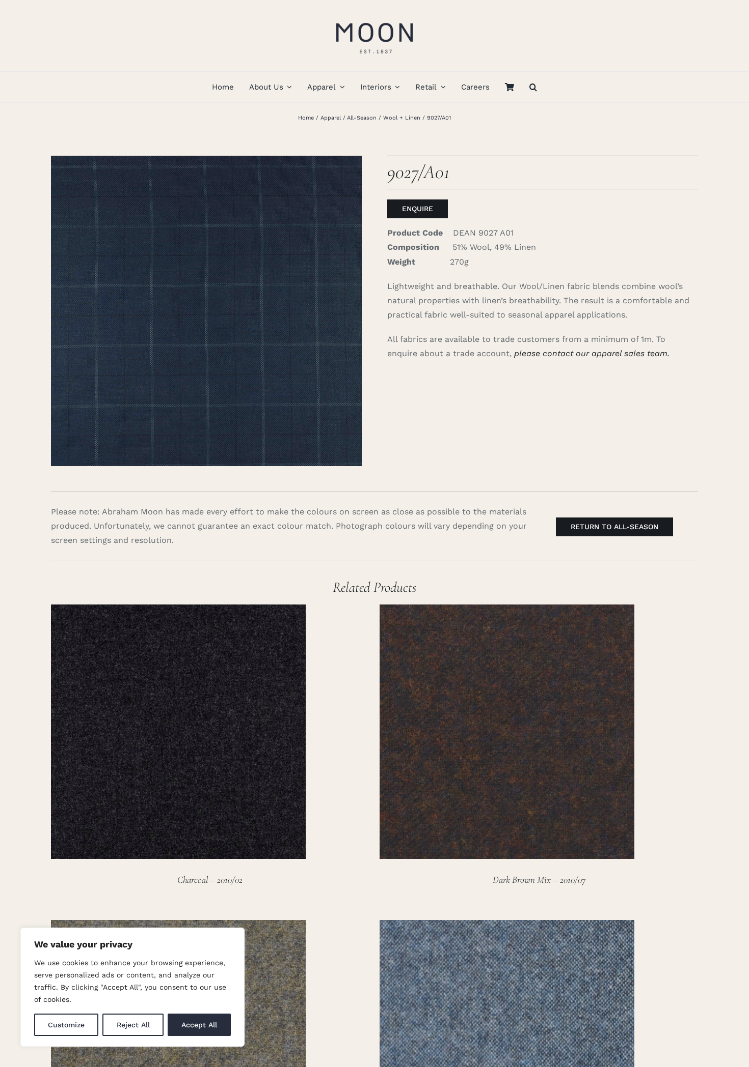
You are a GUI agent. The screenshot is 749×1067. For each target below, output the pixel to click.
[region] (132, 987)
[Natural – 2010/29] (178, 927)
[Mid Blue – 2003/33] (507, 927)
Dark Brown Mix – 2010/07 (539, 879)
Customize (66, 1025)
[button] (533, 87)
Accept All (199, 1025)
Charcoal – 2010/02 (210, 879)
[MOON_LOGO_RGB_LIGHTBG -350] (374, 19)
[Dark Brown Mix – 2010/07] (507, 611)
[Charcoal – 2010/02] (178, 611)
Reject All (133, 1025)
